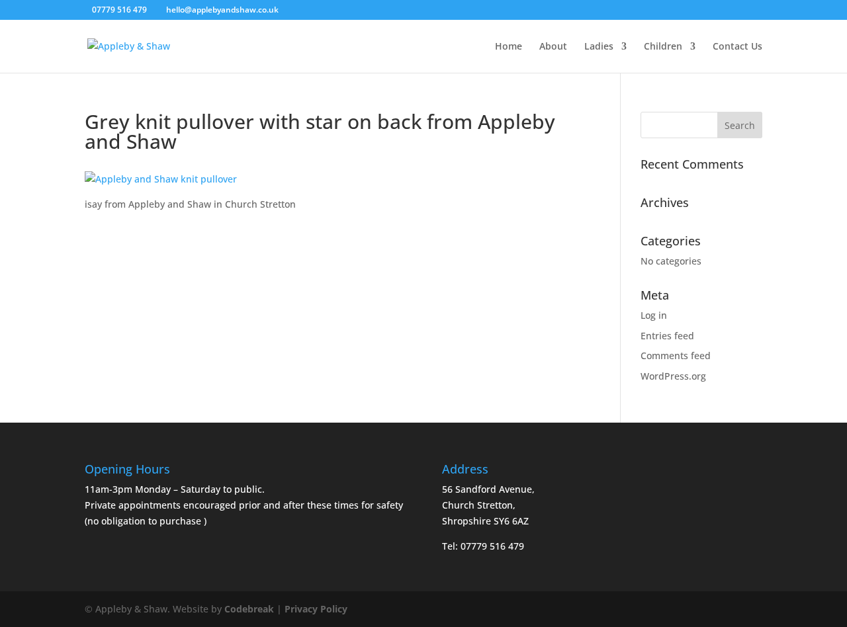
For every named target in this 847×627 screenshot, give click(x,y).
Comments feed (676, 355)
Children (663, 47)
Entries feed (667, 335)
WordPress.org (673, 376)
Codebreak (249, 609)
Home (508, 47)
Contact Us (737, 47)
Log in (654, 315)
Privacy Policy (316, 609)
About (553, 47)
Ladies (598, 47)
